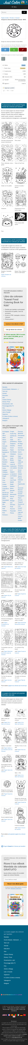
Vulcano (20, 516)
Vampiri (20, 508)
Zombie (20, 520)
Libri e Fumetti (6, 412)
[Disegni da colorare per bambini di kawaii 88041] (7, 787)
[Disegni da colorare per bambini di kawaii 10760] (21, 796)
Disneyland (5, 500)
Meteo (12, 488)
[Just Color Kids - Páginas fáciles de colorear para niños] (12, 1015)
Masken (12, 486)
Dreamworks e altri (7, 403)
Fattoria (4, 510)
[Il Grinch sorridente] (21, 823)
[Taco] (7, 229)
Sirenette (20, 468)
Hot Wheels (13, 452)
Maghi (12, 484)
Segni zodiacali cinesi (20, 461)
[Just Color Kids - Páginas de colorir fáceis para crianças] (15, 1015)
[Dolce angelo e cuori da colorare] (21, 716)
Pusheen (20, 437)
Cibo (3, 478)
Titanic (20, 498)
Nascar (12, 496)
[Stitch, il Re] (21, 770)
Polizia (12, 513)
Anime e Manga (6, 410)
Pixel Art (12, 508)
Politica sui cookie (14, 1009)
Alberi (4, 437)
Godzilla (12, 445)
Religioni (4, 420)
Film (3, 408)
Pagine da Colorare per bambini (14, 846)
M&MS (12, 482)
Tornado (20, 500)
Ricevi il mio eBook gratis (15, 884)
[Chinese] (24, 1015)
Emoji (4, 506)
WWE (19, 518)
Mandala (4, 387)
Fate (3, 508)
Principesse (21, 435)
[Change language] (26, 2)
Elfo (3, 504)
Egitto (4, 502)
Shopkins (20, 466)
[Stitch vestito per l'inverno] (7, 716)
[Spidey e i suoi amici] (7, 743)
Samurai (20, 447)
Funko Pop (13, 433)
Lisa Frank (13, 480)
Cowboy (4, 486)
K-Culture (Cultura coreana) (10, 416)
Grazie (12, 447)
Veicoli (20, 510)
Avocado (4, 446)
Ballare (4, 448)
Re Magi (20, 443)
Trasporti (20, 502)
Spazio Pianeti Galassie (20, 477)
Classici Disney (6, 399)
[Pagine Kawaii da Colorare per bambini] (2, 846)
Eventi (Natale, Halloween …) (12, 940)
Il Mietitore (13, 454)
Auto (3, 444)
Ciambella (23, 68)
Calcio (4, 468)
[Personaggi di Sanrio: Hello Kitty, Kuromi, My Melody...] (7, 762)
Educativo (5, 395)
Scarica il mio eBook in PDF (14, 324)
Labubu (12, 462)
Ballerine (4, 450)
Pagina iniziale (4, 17)
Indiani (12, 456)
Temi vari (4, 391)
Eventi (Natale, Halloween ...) (10, 389)
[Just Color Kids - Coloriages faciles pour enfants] (9, 1015)
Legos (12, 478)
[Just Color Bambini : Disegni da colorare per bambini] (14, 2)
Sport (19, 482)
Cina (3, 480)
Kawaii (17, 17)
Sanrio (20, 452)
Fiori (3, 512)
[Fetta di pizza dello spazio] (21, 220)
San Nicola (21, 450)
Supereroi (5, 414)
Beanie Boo (5, 466)
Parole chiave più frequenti (13, 1007)
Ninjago (12, 500)
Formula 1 (5, 515)
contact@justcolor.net (16, 1037)
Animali (4, 393)
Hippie (12, 450)
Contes (4, 484)
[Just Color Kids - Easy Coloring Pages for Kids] (4, 1015)
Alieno (4, 439)
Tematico (12, 17)
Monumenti (13, 494)
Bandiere (4, 462)
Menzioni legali (6, 1009)
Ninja (11, 498)
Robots (20, 445)
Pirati (11, 506)
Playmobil (13, 511)
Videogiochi (5, 418)
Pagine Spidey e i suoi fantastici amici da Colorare (6, 749)
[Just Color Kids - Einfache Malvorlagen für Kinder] (21, 1015)
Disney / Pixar (6, 401)
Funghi (12, 431)
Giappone (13, 443)
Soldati (20, 474)
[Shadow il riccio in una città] (21, 743)
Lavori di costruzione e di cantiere (13, 466)
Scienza (20, 454)
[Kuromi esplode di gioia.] (7, 815)
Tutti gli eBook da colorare (14, 329)
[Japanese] (14, 1016)
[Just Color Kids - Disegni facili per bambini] (18, 1015)
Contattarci (22, 1007)
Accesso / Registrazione (23, 2)
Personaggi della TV (8, 406)
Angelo (4, 441)
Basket (4, 464)
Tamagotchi (21, 495)
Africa (4, 435)
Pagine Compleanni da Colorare (5, 624)
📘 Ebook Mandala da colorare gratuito (11, 994)
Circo (3, 482)
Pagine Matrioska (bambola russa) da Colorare (6, 653)
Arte (3, 397)
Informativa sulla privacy (16, 888)
